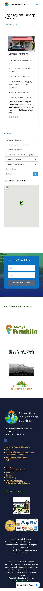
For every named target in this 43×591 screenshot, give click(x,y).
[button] (37, 5)
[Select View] (16, 24)
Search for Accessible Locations (18, 447)
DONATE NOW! (13, 491)
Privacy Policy (11, 478)
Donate (9, 475)
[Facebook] (6, 440)
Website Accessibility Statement (18, 483)
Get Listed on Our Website (16, 470)
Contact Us (10, 467)
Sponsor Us (10, 472)
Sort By (8, 24)
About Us (9, 449)
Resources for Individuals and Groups (20, 452)
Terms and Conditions (14, 480)
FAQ (7, 460)
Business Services (14, 50)
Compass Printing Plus (19, 53)
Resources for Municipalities (16, 457)
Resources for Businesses (15, 455)
